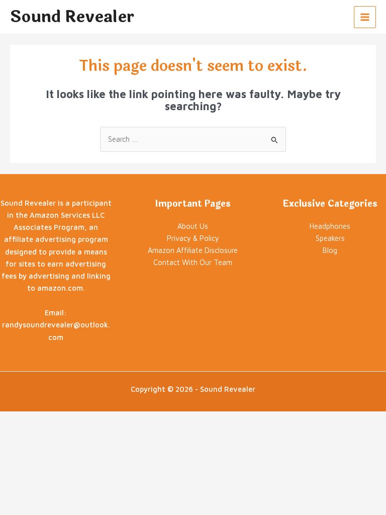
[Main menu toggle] (365, 17)
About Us (192, 226)
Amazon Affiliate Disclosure (193, 250)
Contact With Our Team (192, 262)
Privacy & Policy (193, 238)
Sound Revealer (72, 17)
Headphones (330, 226)
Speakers (330, 238)
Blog (330, 250)
